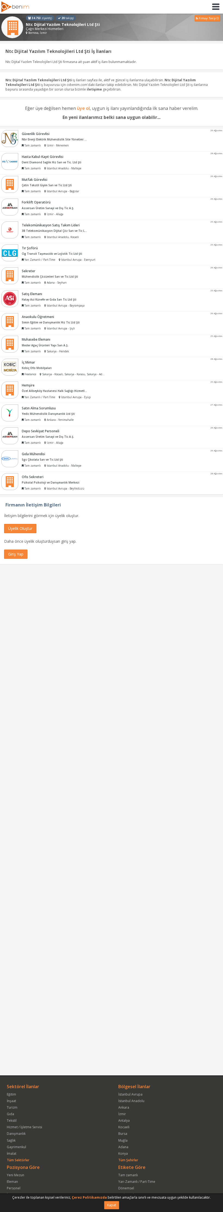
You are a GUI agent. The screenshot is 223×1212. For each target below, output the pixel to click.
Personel (13, 1188)
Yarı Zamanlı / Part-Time (136, 1181)
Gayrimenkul (16, 1147)
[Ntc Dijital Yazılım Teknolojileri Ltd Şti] (12, 27)
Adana (123, 1147)
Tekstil (12, 1120)
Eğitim (11, 1094)
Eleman (12, 1181)
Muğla (123, 1140)
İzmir (122, 1114)
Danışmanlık (16, 1133)
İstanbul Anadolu (131, 1101)
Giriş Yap (15, 554)
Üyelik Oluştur (20, 528)
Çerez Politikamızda (89, 1197)
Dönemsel (126, 1188)
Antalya (124, 1120)
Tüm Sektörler (18, 1160)
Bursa (122, 1133)
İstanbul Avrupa (130, 1094)
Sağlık (11, 1140)
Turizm (12, 1107)
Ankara (123, 1107)
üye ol (83, 108)
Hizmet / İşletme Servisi (24, 1127)
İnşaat (11, 1101)
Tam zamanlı (128, 1175)
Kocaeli (123, 1127)
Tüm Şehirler (128, 1160)
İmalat (11, 1153)
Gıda (10, 1114)
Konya (123, 1153)
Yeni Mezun (15, 1175)
